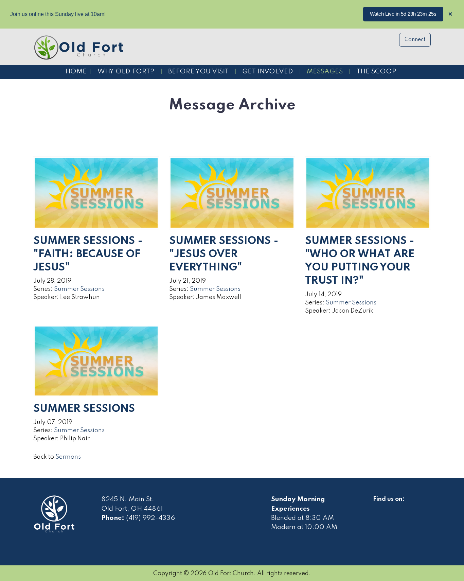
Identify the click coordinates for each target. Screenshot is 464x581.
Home (76, 71)
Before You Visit (198, 71)
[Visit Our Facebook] (378, 507)
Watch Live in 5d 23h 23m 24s (403, 14)
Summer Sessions (79, 289)
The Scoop (376, 71)
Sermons (68, 457)
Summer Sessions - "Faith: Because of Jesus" (88, 254)
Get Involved (267, 71)
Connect (415, 39)
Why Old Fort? (126, 71)
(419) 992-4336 (150, 518)
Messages (325, 71)
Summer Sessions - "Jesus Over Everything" (224, 254)
